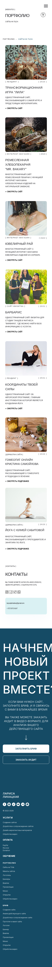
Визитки (6, 883)
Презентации (8, 887)
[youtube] (18, 804)
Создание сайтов (10, 822)
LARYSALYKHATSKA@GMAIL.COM (15, 603)
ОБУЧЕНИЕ (9, 856)
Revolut (6, 848)
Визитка (6, 933)
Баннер (6, 929)
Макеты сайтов (9, 871)
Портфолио (9, 39)
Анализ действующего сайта (14, 914)
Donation (6, 850)
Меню (5, 891)
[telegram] (23, 804)
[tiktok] (13, 804)
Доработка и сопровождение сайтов (18, 826)
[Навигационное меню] (46, 6)
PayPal (5, 845)
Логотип (6, 925)
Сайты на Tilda (25, 39)
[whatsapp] (27, 804)
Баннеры (6, 879)
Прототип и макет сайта (12, 922)
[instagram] (9, 804)
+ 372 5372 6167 (12, 608)
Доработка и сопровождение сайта (17, 918)
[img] (26, 62)
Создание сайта (9, 910)
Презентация (8, 937)
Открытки (7, 895)
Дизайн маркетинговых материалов (17, 830)
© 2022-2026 (8, 811)
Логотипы (7, 875)
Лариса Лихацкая (11, 795)
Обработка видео (10, 834)
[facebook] (4, 804)
